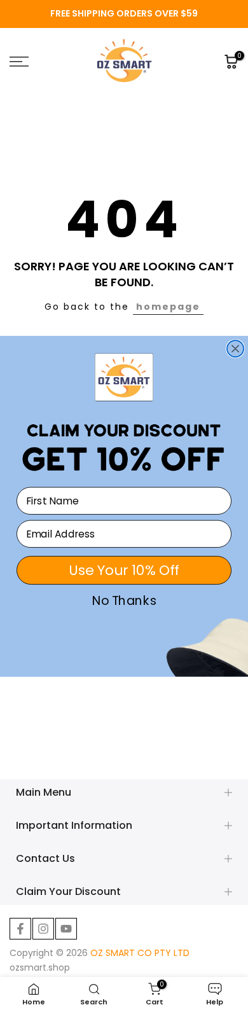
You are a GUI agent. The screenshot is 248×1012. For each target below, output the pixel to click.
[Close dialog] (235, 348)
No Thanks (124, 600)
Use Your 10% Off (124, 569)
